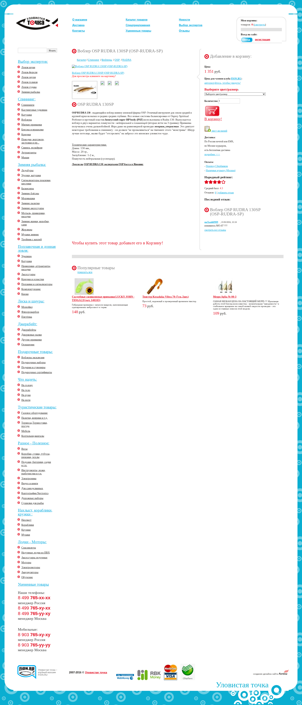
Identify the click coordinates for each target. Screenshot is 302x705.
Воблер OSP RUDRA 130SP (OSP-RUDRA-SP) (98, 72)
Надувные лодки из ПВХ (35, 552)
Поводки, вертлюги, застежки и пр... (32, 141)
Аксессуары (28, 274)
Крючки (26, 134)
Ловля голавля (29, 82)
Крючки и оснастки (32, 279)
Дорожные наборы (32, 498)
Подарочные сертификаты (36, 372)
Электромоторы (30, 567)
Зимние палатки (30, 203)
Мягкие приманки (31, 124)
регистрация (262, 39)
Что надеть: (27, 379)
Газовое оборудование (34, 412)
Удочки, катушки (31, 175)
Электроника (28, 478)
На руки (26, 395)
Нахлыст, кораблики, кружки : (35, 512)
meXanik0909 (211, 222)
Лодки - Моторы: (32, 542)
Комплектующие (31, 289)
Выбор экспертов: (33, 61)
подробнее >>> (212, 154)
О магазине (79, 19)
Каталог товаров (137, 19)
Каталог (81, 60)
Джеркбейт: (27, 324)
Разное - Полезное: (33, 443)
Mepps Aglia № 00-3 (224, 296)
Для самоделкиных (32, 488)
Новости (184, 19)
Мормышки (28, 198)
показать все (84, 272)
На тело (25, 390)
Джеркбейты (28, 329)
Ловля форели (29, 72)
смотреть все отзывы (215, 230)
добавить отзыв (226, 192)
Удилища (26, 256)
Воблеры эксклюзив (32, 357)
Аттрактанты (28, 152)
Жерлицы (26, 229)
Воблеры (26, 119)
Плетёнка (26, 316)
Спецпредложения (138, 25)
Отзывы (184, 30)
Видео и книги (29, 483)
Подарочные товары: (35, 352)
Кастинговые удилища (34, 109)
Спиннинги (27, 104)
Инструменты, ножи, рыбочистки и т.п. (33, 472)
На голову (27, 385)
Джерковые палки (31, 334)
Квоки (25, 294)
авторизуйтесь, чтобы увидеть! (222, 82)
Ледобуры (27, 170)
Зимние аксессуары (32, 208)
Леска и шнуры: (31, 301)
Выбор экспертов (190, 25)
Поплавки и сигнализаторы (36, 284)
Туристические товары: (37, 407)
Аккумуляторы (29, 572)
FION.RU (236, 78)
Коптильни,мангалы (32, 435)
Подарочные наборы (33, 362)
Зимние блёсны (30, 193)
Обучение (27, 577)
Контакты (78, 30)
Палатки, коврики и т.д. (34, 417)
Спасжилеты (28, 547)
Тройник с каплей (31, 239)
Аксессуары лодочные (34, 557)
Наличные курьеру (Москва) (220, 170)
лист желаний (219, 130)
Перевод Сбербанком (217, 166)
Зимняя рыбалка (30, 91)
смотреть (259, 24)
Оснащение (28, 344)
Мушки (25, 534)
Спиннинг (93, 60)
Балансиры (27, 188)
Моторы (26, 562)
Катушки (26, 114)
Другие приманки (31, 339)
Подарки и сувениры (33, 367)
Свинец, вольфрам (31, 147)
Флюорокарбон (30, 311)
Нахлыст (26, 519)
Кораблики (27, 524)
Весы (24, 448)
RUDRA (126, 60)
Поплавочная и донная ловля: (37, 248)
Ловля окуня (28, 77)
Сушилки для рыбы (32, 503)
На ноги (25, 399)
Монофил (26, 306)
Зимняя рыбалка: (32, 164)
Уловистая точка (96, 672)
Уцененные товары (138, 30)
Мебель (25, 430)
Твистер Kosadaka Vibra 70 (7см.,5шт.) (165, 296)
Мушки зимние (30, 234)
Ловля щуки (28, 67)
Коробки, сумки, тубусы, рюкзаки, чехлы (35, 455)
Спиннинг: (27, 99)
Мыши (25, 157)
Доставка (78, 25)
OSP (117, 60)
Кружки (26, 529)
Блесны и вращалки (32, 129)
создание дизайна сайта (266, 674)
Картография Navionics (34, 493)
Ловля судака (29, 87)
